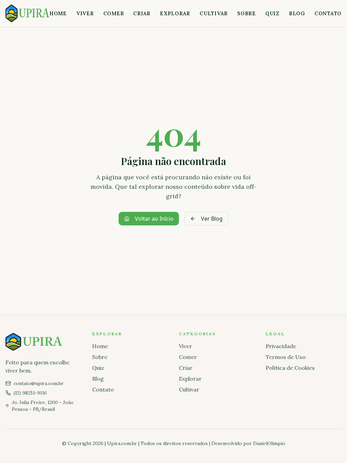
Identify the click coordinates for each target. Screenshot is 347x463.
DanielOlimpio (269, 443)
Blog (297, 13)
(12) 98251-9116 (30, 393)
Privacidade (281, 346)
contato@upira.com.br (39, 383)
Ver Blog (212, 218)
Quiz (272, 13)
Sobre (246, 13)
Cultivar (214, 13)
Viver (85, 13)
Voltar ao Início (154, 218)
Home (58, 13)
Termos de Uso (286, 357)
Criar (141, 13)
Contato (328, 13)
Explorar (175, 13)
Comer (113, 13)
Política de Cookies (290, 367)
